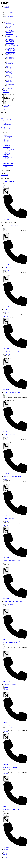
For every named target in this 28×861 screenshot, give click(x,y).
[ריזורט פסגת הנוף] (7, 727)
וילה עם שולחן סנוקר (10, 77)
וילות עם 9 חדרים (10, 44)
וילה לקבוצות (9, 75)
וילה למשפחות (9, 66)
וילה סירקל (15, 309)
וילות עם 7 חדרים (10, 41)
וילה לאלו (14, 267)
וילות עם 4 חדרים (10, 37)
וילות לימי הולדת (9, 71)
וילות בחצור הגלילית (8, 642)
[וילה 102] (5, 437)
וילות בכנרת (8, 27)
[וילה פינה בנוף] (7, 769)
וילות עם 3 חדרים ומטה (11, 36)
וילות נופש (8, 59)
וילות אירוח (8, 72)
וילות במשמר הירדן (8, 225)
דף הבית (5, 21)
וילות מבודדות (9, 79)
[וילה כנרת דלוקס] (7, 395)
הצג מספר (6, 193)
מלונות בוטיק (9, 61)
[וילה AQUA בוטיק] (8, 15)
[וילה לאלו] (6, 270)
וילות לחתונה (9, 68)
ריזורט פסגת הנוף (16, 725)
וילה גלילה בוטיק (16, 809)
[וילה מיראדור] (6, 354)
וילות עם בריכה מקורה (11, 84)
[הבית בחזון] (6, 184)
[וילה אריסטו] (6, 521)
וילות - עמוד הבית (7, 105)
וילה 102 (14, 434)
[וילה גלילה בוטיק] (7, 812)
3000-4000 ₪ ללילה (10, 49)
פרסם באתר (6, 6)
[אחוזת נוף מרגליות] (7, 479)
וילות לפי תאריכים (4, 175)
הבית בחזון (12, 181)
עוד (1, 167)
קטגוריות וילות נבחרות (8, 54)
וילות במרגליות (7, 476)
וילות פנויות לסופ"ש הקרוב (9, 88)
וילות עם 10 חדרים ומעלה (12, 45)
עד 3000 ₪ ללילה (10, 48)
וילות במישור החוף (10, 30)
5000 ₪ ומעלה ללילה (10, 52)
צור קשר (5, 90)
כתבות (4, 89)
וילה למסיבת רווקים (10, 57)
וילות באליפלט (7, 518)
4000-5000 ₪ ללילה (10, 50)
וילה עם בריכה (9, 63)
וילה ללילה (8, 76)
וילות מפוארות (9, 74)
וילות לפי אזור (6, 22)
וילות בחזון (5, 109)
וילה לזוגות (8, 83)
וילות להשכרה (9, 55)
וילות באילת (6, 129)
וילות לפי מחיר (6, 46)
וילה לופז (16, 225)
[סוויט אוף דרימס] (7, 563)
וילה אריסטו (14, 518)
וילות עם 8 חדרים (10, 43)
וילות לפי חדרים (6, 35)
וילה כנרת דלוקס (16, 392)
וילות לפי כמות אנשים (11, 85)
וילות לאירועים (9, 65)
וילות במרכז (8, 28)
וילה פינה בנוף (15, 767)
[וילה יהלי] (5, 687)
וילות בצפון (8, 23)
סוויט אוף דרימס (16, 560)
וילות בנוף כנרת (7, 267)
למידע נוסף (5, 186)
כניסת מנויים (6, 7)
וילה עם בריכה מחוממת (11, 70)
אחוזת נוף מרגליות (16, 476)
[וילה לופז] (5, 228)
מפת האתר (5, 857)
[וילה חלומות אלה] (7, 645)
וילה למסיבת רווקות (10, 58)
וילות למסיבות (9, 62)
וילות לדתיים (9, 81)
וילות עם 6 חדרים (10, 40)
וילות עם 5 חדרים (10, 39)
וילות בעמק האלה (10, 31)
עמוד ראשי (5, 849)
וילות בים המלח (9, 34)
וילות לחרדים (9, 86)
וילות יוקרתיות (9, 67)
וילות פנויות (8, 80)
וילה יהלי (14, 684)
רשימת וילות (6, 852)
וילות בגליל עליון (9, 26)
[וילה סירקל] (6, 312)
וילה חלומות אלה (18, 642)
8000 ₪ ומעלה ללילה (10, 53)
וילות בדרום (8, 32)
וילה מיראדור (15, 351)
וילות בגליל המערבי (10, 25)
